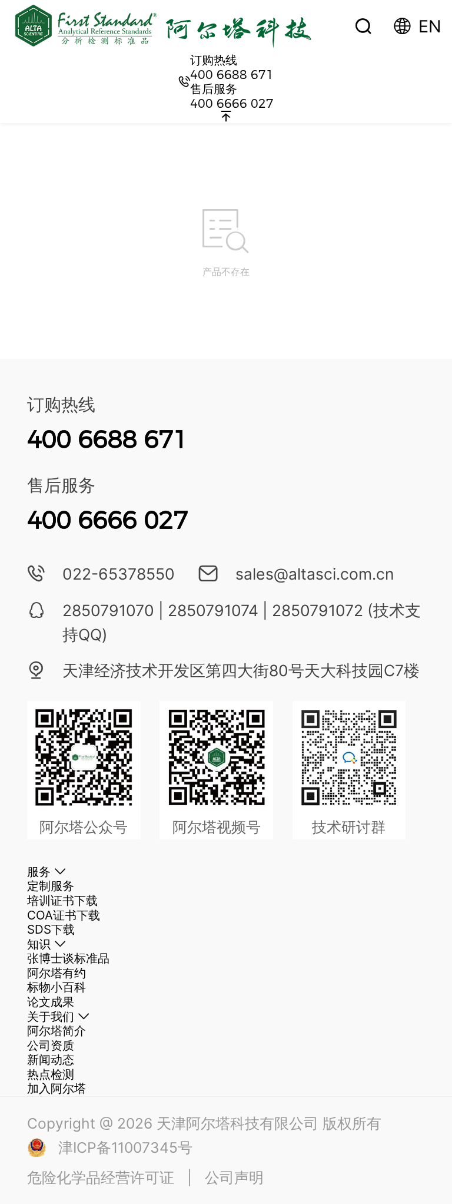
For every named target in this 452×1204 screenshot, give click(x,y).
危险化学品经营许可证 (100, 1177)
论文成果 (50, 1001)
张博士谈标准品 (68, 958)
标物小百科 (56, 987)
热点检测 (50, 1074)
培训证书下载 (62, 900)
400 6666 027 (232, 103)
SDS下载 (51, 929)
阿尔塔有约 (56, 972)
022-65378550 (118, 573)
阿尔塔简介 (56, 1030)
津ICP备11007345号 (125, 1147)
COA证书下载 (63, 915)
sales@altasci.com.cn (314, 573)
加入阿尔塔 (56, 1088)
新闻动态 (50, 1059)
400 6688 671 (232, 74)
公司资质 (50, 1045)
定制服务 (50, 885)
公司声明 (234, 1177)
